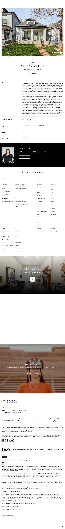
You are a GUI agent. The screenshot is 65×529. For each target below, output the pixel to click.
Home (3, 418)
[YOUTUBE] (51, 421)
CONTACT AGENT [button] (25, 157)
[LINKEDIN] (58, 417)
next (9, 52)
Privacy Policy (59, 449)
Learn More (57, 436)
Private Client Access (20, 418)
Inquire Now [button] (33, 73)
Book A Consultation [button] (32, 373)
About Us (10, 418)
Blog (18, 420)
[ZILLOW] (54, 421)
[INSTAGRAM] (54, 417)
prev (6, 52)
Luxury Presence (38, 449)
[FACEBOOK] (51, 417)
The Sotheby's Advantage (7, 420)
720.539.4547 (36, 153)
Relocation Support (33, 418)
